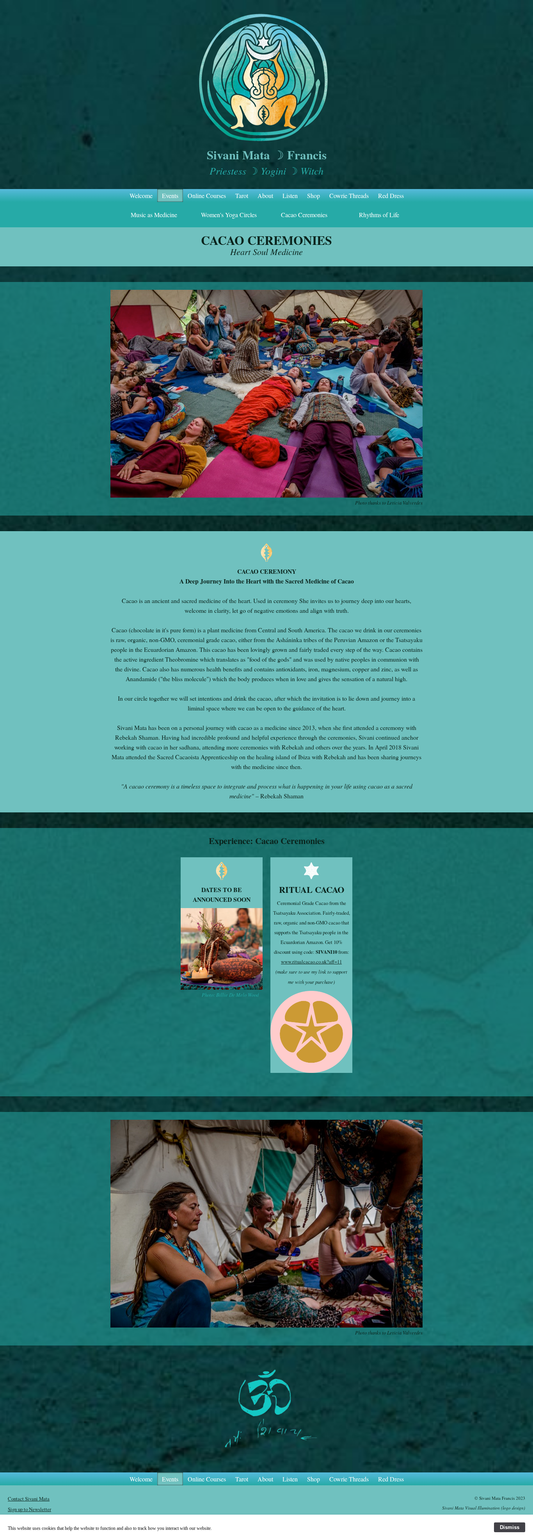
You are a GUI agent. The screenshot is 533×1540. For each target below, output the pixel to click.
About (265, 195)
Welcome (141, 195)
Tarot (241, 195)
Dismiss (509, 1527)
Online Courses (207, 195)
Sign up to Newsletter (29, 1509)
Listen (290, 195)
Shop (313, 195)
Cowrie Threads (349, 195)
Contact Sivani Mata (29, 1498)
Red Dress (391, 195)
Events (170, 195)
